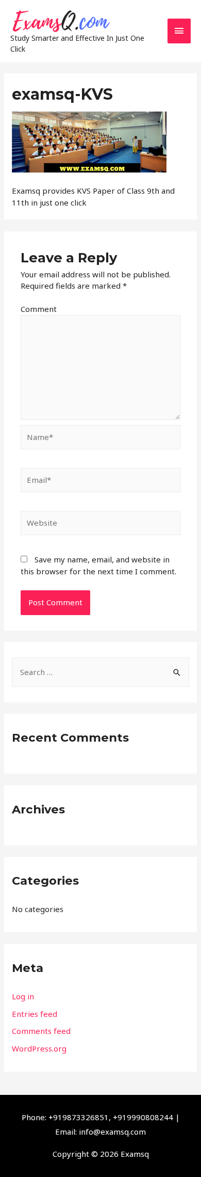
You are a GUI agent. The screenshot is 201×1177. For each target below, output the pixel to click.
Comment (39, 309)
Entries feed (34, 1014)
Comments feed (41, 1031)
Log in (23, 996)
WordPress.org (39, 1048)
